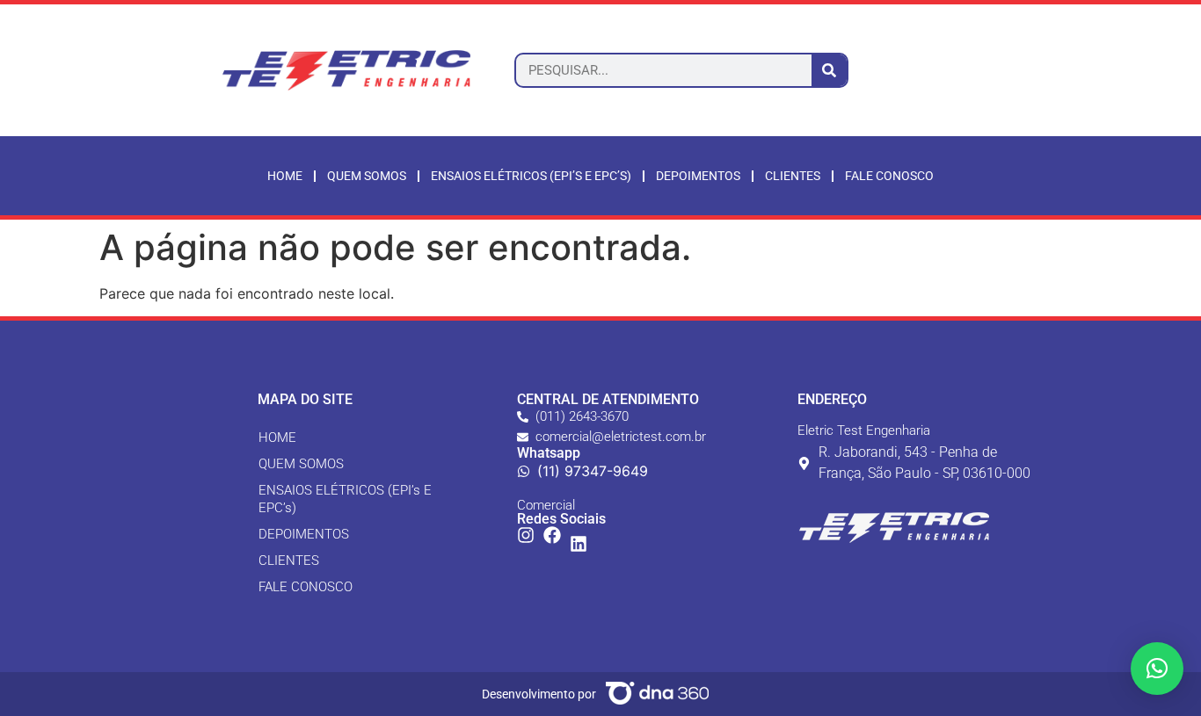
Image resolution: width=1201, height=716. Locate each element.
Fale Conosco (889, 176)
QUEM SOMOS (301, 464)
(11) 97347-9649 (592, 471)
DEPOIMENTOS (303, 534)
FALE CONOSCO (305, 587)
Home (284, 176)
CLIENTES (288, 560)
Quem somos (366, 176)
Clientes (792, 176)
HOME (277, 437)
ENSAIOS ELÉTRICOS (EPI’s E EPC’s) (531, 176)
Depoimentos (698, 176)
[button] (1157, 668)
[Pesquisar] (829, 70)
